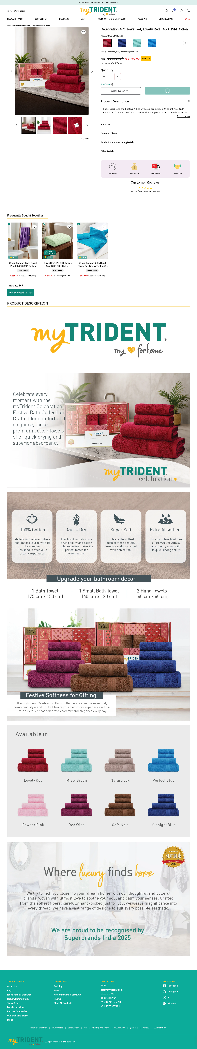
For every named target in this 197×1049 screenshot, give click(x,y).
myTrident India (98, 11)
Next (86, 124)
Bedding (58, 986)
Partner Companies (17, 1011)
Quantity (107, 70)
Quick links (134, 1028)
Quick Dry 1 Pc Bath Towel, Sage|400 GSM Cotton (58, 264)
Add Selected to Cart (21, 292)
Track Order (13, 1003)
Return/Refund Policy (18, 999)
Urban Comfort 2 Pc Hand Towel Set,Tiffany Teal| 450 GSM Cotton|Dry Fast (92, 264)
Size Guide (105, 84)
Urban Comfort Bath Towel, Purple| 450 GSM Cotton (23, 264)
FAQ (9, 990)
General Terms (73, 1028)
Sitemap (146, 1028)
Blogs (10, 1020)
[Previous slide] (105, 43)
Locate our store (15, 1007)
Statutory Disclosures (100, 1028)
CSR (85, 1028)
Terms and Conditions (38, 1028)
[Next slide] (185, 43)
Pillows (57, 999)
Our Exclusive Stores (18, 1015)
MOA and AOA (119, 1028)
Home (9, 26)
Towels (57, 990)
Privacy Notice (57, 1028)
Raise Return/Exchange (19, 994)
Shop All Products (63, 1003)
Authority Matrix (160, 1028)
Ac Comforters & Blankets (67, 994)
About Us (12, 986)
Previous (16, 124)
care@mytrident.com (112, 989)
